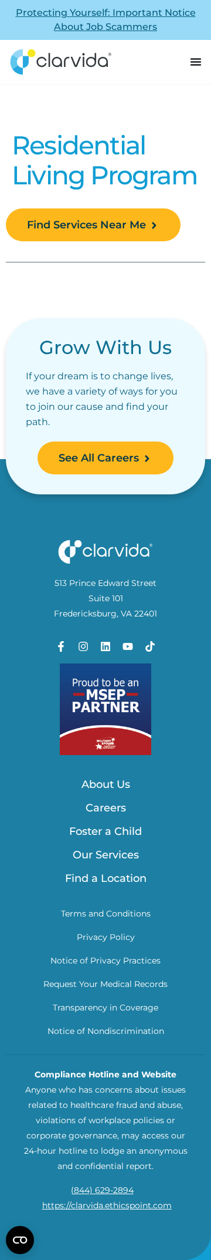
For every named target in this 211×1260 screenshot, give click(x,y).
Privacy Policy (106, 937)
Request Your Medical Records (105, 984)
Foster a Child (105, 831)
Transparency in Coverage (105, 1007)
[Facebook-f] (61, 646)
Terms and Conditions (106, 913)
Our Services (106, 854)
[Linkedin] (105, 646)
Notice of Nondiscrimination (105, 1031)
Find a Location (106, 878)
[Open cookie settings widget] (20, 1240)
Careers (106, 807)
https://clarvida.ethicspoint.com (107, 1205)
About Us (105, 784)
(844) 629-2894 (102, 1190)
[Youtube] (127, 646)
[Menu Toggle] (196, 62)
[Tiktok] (150, 646)
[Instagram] (83, 646)
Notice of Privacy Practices (105, 960)
